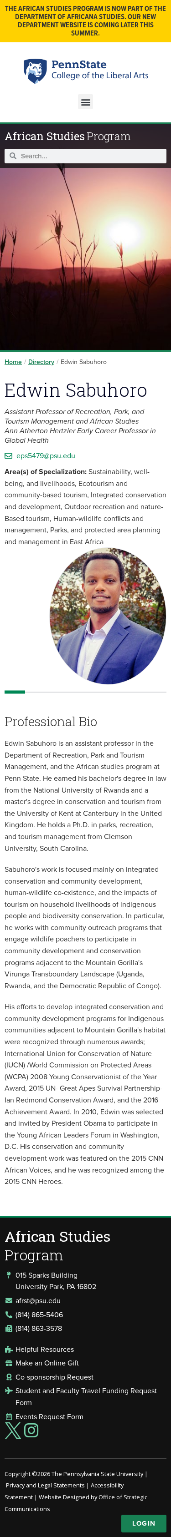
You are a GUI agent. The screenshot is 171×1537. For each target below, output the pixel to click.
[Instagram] (31, 1430)
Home (13, 362)
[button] (85, 101)
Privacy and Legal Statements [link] (45, 1485)
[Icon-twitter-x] (13, 1430)
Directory (41, 362)
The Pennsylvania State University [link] (97, 1474)
